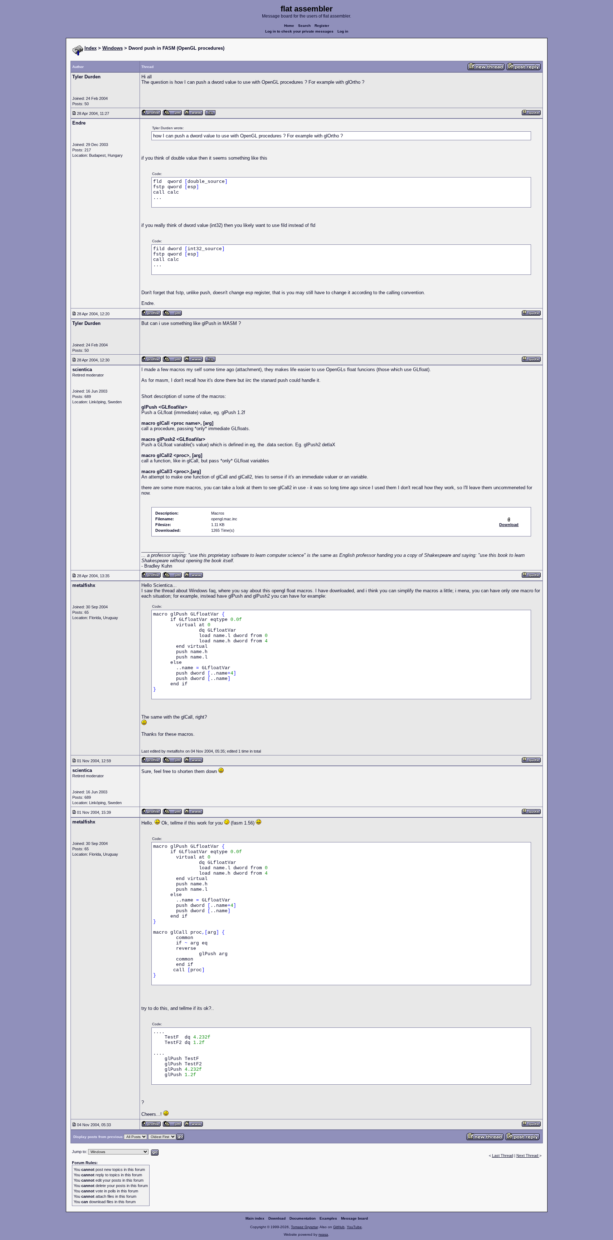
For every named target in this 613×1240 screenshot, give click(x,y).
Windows (112, 48)
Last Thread (502, 1155)
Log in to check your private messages (299, 31)
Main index (254, 1218)
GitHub (339, 1227)
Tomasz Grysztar (304, 1227)
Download (277, 1218)
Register (322, 26)
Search (304, 26)
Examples (328, 1218)
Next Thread (527, 1155)
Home (289, 26)
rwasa (323, 1234)
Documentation (303, 1218)
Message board (354, 1218)
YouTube (354, 1227)
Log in (342, 31)
